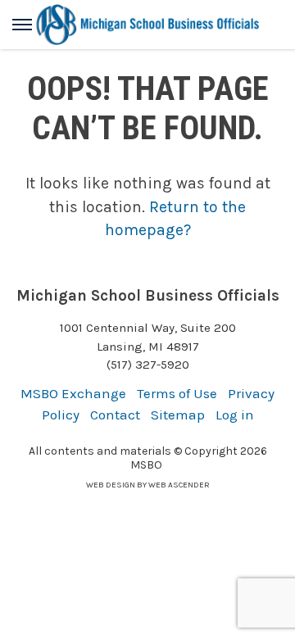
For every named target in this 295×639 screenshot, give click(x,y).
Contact (115, 414)
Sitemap (178, 414)
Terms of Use (177, 393)
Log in (235, 414)
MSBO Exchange (73, 393)
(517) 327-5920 (148, 364)
